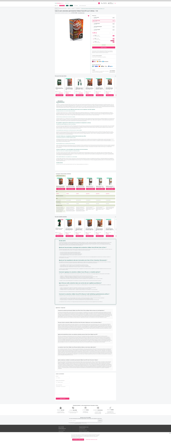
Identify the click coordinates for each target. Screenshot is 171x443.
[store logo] (59, 3)
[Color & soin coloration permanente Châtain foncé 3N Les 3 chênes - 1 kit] (60, 181)
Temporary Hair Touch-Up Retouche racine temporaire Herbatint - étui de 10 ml (79, 89)
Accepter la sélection (78, 439)
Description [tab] (60, 100)
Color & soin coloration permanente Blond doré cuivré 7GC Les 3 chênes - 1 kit (69, 89)
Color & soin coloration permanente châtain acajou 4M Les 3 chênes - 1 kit (110, 229)
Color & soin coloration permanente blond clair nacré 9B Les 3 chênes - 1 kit (80, 187)
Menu (57, 5)
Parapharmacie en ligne (63, 8)
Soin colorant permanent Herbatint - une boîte (59, 229)
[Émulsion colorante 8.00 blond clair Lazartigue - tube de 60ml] (110, 181)
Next (115, 76)
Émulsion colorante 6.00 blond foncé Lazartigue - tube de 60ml (90, 187)
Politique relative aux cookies (75, 437)
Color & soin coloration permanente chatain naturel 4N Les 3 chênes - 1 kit (90, 229)
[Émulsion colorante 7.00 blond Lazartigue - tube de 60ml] (100, 181)
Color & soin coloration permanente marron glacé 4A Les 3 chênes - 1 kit (79, 229)
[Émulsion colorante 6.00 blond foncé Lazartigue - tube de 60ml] (90, 181)
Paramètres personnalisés (91, 439)
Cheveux (73, 8)
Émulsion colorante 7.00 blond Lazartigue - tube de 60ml (100, 187)
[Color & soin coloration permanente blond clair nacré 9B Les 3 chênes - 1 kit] (80, 181)
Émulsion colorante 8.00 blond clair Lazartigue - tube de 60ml (110, 187)
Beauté (69, 8)
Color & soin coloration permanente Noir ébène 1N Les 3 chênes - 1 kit (109, 88)
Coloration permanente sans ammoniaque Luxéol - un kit (59, 88)
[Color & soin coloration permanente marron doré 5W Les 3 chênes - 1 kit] (70, 181)
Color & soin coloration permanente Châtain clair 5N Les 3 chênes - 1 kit (69, 229)
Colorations (78, 8)
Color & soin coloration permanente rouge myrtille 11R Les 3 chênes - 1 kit (100, 88)
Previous (114, 76)
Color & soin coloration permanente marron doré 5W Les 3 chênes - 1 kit (89, 88)
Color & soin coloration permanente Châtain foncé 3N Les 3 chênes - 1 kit (60, 187)
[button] (88, 16)
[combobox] (82, 3)
